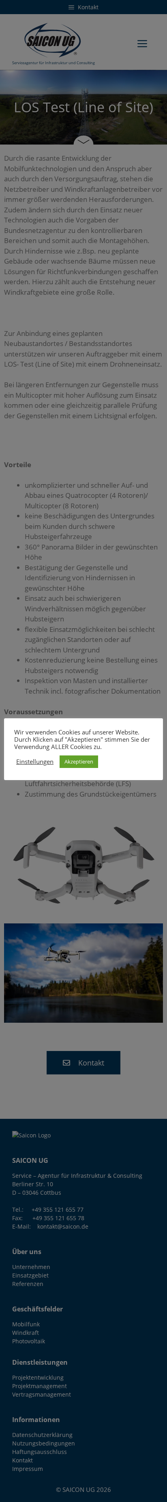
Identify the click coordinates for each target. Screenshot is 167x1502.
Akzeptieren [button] (78, 761)
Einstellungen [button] (35, 761)
